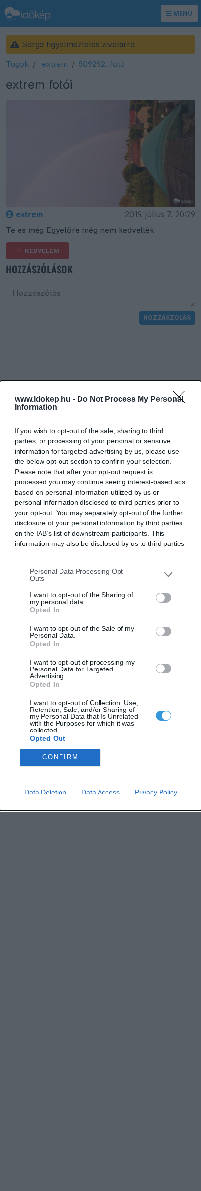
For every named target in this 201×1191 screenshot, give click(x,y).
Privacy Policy (156, 792)
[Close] (182, 400)
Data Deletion (45, 792)
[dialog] (100, 596)
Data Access (100, 792)
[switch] (163, 598)
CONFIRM (60, 757)
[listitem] (100, 575)
